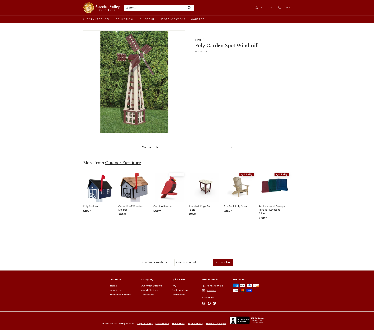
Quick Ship (147, 19)
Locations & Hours (120, 294)
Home (198, 40)
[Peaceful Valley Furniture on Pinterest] (214, 303)
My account (178, 294)
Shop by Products (96, 19)
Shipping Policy (145, 323)
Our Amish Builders (151, 285)
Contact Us (150, 147)
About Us (115, 290)
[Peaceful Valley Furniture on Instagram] (203, 303)
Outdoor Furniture (123, 163)
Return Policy (178, 323)
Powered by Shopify (216, 323)
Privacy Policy (162, 323)
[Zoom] (134, 82)
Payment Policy (195, 323)
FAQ (174, 285)
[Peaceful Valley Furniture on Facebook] (209, 303)
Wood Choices (149, 290)
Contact (197, 19)
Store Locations (173, 19)
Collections (125, 19)
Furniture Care (180, 290)
